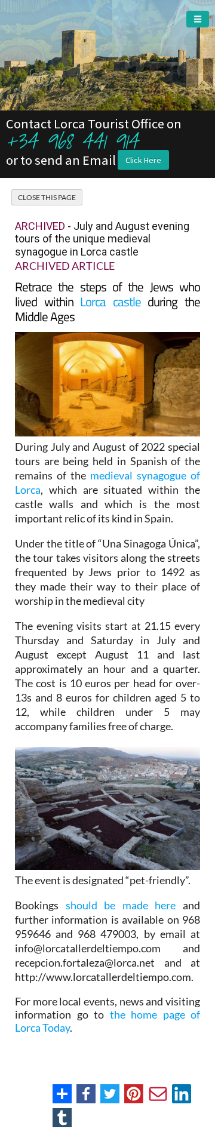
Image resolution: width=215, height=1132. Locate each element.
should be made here (121, 905)
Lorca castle (110, 301)
